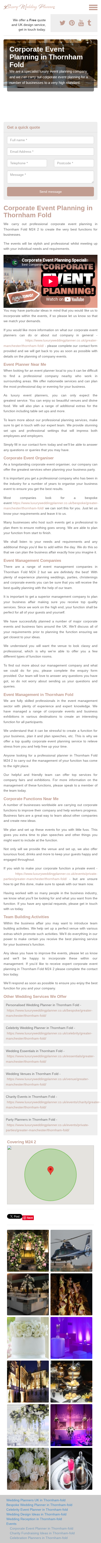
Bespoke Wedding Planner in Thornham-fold (39, 1505)
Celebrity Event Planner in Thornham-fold (37, 1509)
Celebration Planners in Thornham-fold (39, 1538)
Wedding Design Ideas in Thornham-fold (36, 1514)
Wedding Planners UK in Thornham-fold (36, 1500)
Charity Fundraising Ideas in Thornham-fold (42, 1533)
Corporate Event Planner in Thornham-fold (41, 1528)
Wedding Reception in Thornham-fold (34, 1519)
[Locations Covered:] (6, 7)
